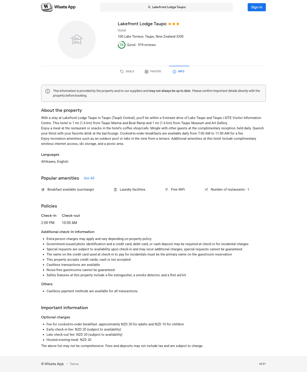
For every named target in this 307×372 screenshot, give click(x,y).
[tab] (128, 72)
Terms (74, 364)
